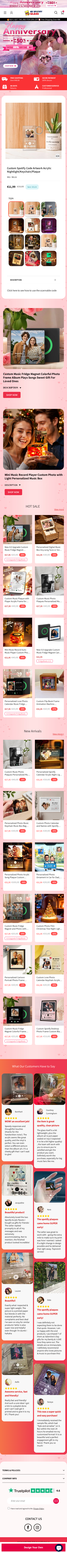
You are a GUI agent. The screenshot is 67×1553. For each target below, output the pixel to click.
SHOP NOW (11, 394)
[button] (5, 13)
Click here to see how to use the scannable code (32, 290)
